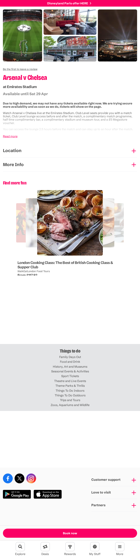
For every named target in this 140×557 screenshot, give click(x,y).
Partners (98, 505)
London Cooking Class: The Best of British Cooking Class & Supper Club (65, 264)
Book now (70, 533)
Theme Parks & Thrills (70, 385)
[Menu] (119, 546)
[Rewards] (70, 546)
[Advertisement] (70, 315)
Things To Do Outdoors (70, 395)
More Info (13, 164)
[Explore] (20, 546)
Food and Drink (70, 361)
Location (12, 150)
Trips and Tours (70, 400)
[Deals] (45, 546)
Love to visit (101, 492)
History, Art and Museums (70, 366)
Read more (10, 136)
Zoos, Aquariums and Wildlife (70, 405)
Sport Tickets (70, 376)
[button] (20, 69)
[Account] (94, 546)
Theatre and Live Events (70, 381)
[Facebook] (8, 478)
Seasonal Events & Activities (70, 371)
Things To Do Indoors (70, 390)
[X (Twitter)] (19, 478)
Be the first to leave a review (20, 69)
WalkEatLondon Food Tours (34, 271)
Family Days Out (70, 357)
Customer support (105, 480)
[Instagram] (31, 478)
